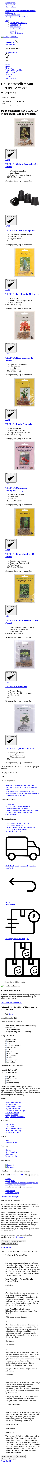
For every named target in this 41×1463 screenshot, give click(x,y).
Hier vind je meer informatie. (11, 1003)
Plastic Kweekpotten (20, 230)
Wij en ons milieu (11, 1156)
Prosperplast (9, 804)
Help (7, 21)
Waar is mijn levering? (13, 1130)
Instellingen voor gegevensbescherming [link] (19, 1187)
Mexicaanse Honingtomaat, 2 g (16, 489)
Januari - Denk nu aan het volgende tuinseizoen (22, 793)
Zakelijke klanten (11, 1115)
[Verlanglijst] (7, 56)
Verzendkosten (15, 27)
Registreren (9, 1126)
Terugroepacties (11, 1142)
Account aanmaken (12, 52)
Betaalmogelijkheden (13, 1102)
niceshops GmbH (17, 1175)
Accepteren (5, 1241)
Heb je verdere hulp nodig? (15, 1117)
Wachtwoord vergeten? (13, 1128)
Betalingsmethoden (17, 29)
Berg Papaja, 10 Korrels (22, 294)
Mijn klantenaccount (12, 1109)
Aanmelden (9, 1124)
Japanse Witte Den (19, 748)
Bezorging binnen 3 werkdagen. (17, 17)
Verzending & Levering (13, 1106)
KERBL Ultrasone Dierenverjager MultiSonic (21, 810)
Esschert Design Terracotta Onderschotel (20, 827)
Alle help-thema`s (16, 33)
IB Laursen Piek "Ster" (13, 832)
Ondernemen (10, 1191)
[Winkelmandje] (22, 59)
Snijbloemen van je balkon (15, 795)
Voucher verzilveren (12, 1133)
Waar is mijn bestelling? (18, 23)
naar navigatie (10, 3)
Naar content (10, 5)
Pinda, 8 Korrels (18, 424)
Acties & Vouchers (12, 1113)
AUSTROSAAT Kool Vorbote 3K (18, 806)
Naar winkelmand (11, 7)
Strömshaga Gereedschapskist (16, 829)
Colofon (8, 1179)
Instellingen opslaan (8, 1456)
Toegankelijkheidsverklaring (15, 1185)
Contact (13, 31)
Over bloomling (11, 1152)
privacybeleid (19, 1237)
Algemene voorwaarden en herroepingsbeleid (21, 1183)
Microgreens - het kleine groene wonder (19, 791)
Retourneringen (15, 25)
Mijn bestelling (10, 1104)
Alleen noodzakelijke (18, 1241)
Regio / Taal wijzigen (22, 1171)
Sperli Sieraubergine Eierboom (16, 808)
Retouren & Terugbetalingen (15, 1111)
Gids (7, 1140)
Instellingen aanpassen (9, 1243)
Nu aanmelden (10, 45)
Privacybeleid (10, 1181)
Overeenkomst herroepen (10, 1197)
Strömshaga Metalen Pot (14, 825)
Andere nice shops (12, 1193)
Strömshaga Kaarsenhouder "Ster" (17, 823)
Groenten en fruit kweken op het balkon (19, 785)
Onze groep (9, 1154)
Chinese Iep (16, 686)
